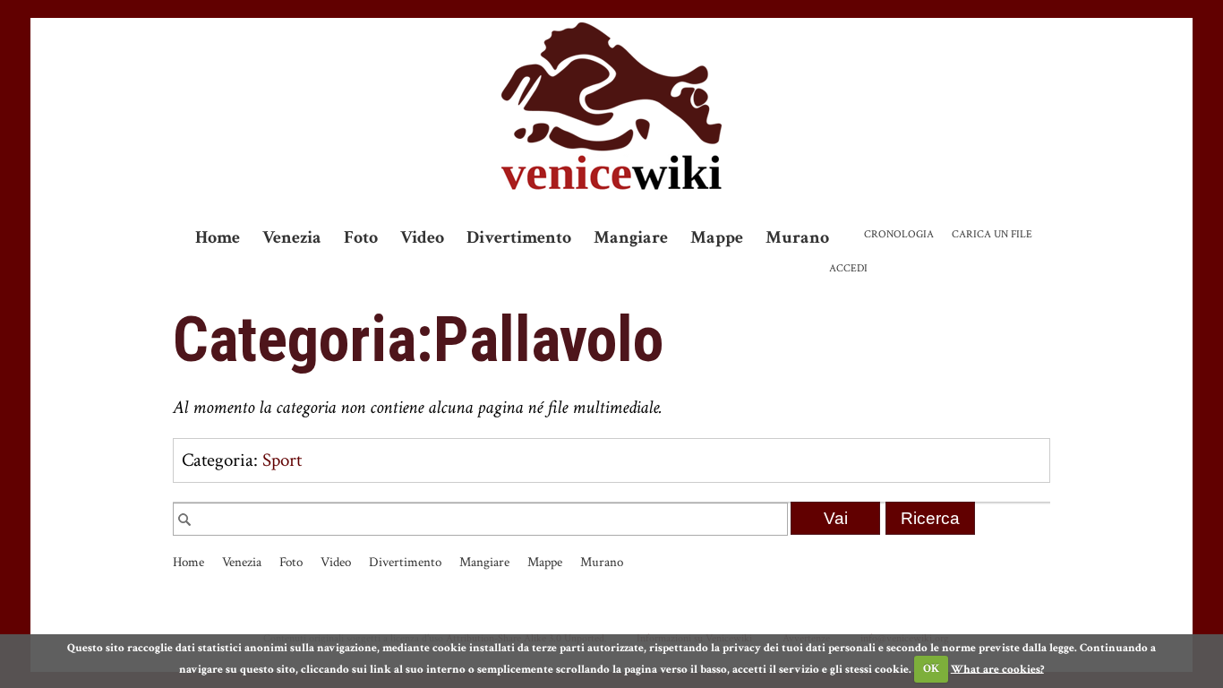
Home (217, 237)
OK (931, 668)
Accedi (848, 268)
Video (422, 237)
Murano (797, 237)
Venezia (291, 237)
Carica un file (992, 234)
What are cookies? (997, 668)
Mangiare (631, 237)
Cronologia (899, 234)
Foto (361, 237)
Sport (282, 460)
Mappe (716, 237)
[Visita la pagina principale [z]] (611, 106)
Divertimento (518, 237)
